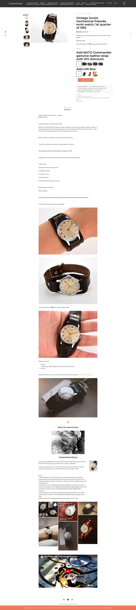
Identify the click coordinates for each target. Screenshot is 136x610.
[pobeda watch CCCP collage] (48, 509)
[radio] (78, 64)
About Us (84, 3)
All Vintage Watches (32, 3)
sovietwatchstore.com (68, 604)
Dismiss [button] (110, 608)
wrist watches (83, 13)
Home (77, 13)
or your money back (85, 374)
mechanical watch (89, 97)
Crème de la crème (53, 3)
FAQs (78, 3)
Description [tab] (67, 109)
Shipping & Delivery (91, 4)
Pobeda (88, 13)
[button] (125, 2)
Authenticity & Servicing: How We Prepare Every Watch (41, 4)
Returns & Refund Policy (66, 4)
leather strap (82, 97)
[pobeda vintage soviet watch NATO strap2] (87, 529)
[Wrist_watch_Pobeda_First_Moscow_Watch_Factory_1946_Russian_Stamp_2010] (68, 511)
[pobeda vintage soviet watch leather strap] (87, 508)
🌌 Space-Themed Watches (96, 3)
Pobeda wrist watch (98, 97)
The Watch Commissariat (67, 3)
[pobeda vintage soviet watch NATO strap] (48, 531)
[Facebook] (5, 31)
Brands (42, 3)
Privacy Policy (79, 4)
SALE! (115, 3)
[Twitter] (5, 35)
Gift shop (109, 3)
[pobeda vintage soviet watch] (68, 536)
